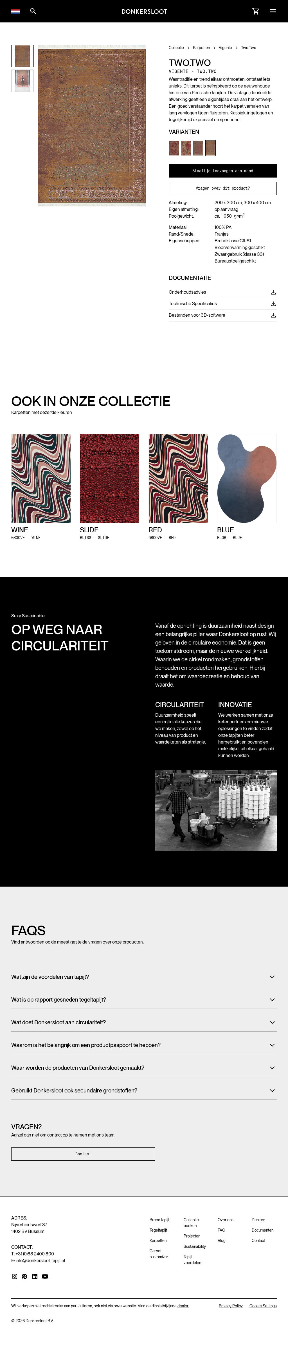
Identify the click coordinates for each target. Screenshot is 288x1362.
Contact (83, 1154)
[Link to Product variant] (174, 148)
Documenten (262, 1230)
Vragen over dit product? (223, 188)
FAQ (221, 1230)
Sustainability (195, 1246)
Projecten (192, 1236)
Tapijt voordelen (192, 1260)
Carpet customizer (159, 1254)
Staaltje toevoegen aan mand (222, 171)
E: (38, 1260)
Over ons (225, 1220)
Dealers (258, 1220)
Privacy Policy (231, 1306)
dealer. (183, 1306)
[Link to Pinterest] (24, 1276)
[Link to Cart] (256, 11)
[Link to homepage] (144, 11)
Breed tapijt (159, 1220)
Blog (222, 1240)
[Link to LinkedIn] (35, 1276)
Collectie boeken (191, 1223)
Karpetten (158, 1240)
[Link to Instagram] (14, 1276)
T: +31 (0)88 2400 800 (32, 1254)
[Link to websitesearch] (33, 11)
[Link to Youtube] (45, 1276)
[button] (16, 11)
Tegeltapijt (158, 1230)
